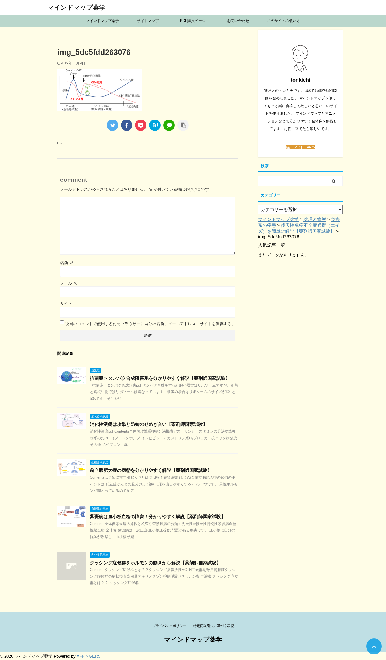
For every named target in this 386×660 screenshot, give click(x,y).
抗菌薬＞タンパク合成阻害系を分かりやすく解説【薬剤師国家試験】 (160, 378)
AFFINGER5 (88, 656)
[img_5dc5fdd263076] (155, 125)
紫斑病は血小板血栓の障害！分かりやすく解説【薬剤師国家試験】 (157, 516)
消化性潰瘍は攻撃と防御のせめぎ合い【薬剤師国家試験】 (148, 424)
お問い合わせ (238, 21)
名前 (66, 262)
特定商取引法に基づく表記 (213, 626)
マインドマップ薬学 (76, 7)
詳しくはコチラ (300, 147)
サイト (66, 303)
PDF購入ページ (193, 21)
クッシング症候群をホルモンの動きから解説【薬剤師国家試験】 (155, 562)
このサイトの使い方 (283, 21)
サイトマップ (148, 21)
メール (68, 283)
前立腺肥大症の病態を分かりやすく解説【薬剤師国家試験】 (151, 470)
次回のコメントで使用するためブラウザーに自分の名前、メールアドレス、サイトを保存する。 (150, 324)
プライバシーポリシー (169, 626)
